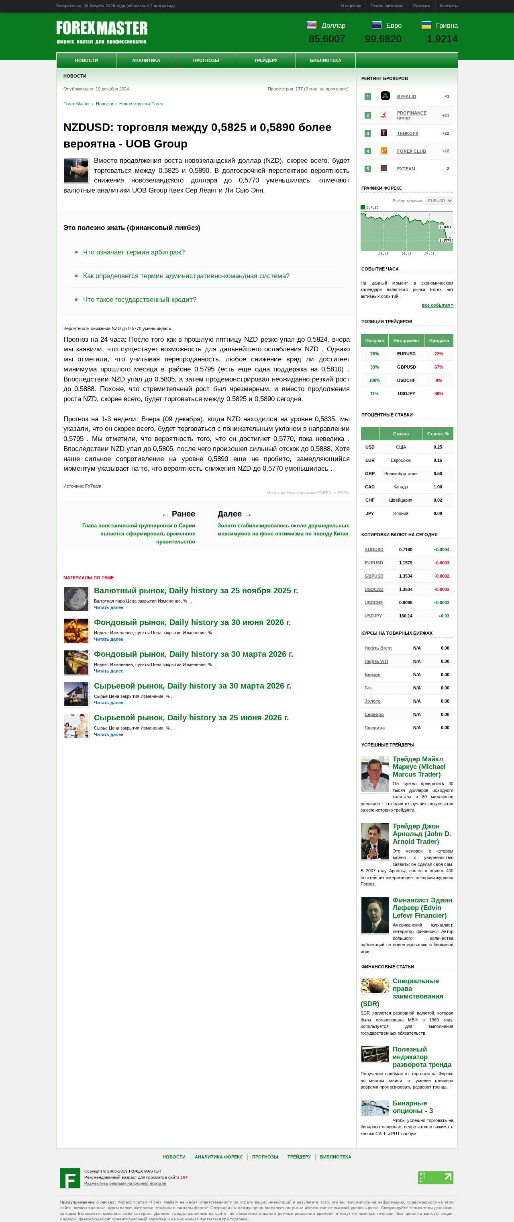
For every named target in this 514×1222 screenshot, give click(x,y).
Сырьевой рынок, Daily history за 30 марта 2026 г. (193, 685)
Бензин (373, 674)
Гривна (447, 25)
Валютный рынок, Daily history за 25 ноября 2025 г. (196, 590)
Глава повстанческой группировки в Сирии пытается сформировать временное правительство (138, 527)
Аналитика (146, 60)
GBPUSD (374, 576)
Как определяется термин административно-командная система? (186, 275)
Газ (368, 687)
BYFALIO (406, 96)
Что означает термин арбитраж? (134, 252)
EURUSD (374, 562)
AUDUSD (374, 549)
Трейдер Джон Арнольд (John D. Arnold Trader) (422, 833)
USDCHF (374, 602)
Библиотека (325, 60)
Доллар (333, 25)
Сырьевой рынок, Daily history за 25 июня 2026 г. (191, 717)
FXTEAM (406, 168)
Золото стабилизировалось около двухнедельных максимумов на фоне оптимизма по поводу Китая (283, 523)
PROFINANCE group (411, 115)
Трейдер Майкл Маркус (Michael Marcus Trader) (419, 766)
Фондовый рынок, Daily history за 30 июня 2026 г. (192, 622)
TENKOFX (407, 133)
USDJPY (373, 615)
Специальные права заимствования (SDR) (402, 992)
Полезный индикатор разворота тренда (422, 1057)
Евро (394, 25)
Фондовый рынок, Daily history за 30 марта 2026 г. (194, 654)
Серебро (374, 714)
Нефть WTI (376, 661)
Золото (373, 701)
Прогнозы (206, 60)
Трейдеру (265, 60)
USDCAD (374, 589)
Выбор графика (408, 201)
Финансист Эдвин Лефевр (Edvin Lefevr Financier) (422, 907)
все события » (437, 305)
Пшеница (375, 727)
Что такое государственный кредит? (139, 299)
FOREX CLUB (411, 151)
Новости (86, 60)
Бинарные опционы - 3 (413, 1106)
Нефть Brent (378, 648)
